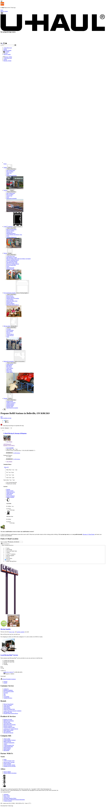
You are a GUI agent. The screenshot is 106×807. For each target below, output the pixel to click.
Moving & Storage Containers (12, 710)
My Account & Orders (8, 691)
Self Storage (9, 494)
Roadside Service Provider (9, 766)
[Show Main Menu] (2, 13)
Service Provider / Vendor (9, 765)
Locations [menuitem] (6, 51)
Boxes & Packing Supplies (22, 292)
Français (5, 681)
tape (13, 631)
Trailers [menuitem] (5, 167)
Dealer (4, 759)
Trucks (7, 548)
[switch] (53, 421)
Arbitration (5, 794)
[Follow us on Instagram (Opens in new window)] (4, 778)
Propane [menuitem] (5, 398)
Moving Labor (14, 326)
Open (2, 10)
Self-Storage (9, 549)
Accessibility (6, 696)
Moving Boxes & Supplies (9, 724)
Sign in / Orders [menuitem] (8, 56)
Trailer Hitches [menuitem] (9, 364)
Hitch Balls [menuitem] (8, 369)
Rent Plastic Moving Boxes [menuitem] (12, 304)
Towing (5, 190)
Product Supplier (7, 763)
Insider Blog (8, 746)
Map (7, 422)
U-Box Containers (10, 495)
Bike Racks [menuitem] (9, 366)
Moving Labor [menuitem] (6, 326)
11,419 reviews (16, 453)
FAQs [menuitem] (7, 174)
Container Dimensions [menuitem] (11, 237)
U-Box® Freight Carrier (8, 760)
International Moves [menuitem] (10, 233)
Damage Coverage (7, 726)
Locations (7, 800)
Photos (9, 441)
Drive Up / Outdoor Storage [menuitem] (12, 263)
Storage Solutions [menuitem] (10, 303)
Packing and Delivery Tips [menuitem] (14, 234)
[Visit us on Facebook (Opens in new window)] (4, 776)
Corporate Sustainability (8, 742)
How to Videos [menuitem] (9, 171)
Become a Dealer (88, 534)
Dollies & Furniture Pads (9, 709)
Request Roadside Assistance (9, 679)
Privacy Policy (6, 795)
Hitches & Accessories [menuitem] (11, 175)
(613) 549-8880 (9, 448)
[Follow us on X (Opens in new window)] (4, 784)
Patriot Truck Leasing (8, 730)
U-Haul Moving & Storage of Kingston (15, 433)
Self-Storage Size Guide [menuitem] (11, 262)
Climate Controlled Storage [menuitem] (12, 260)
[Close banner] (2, 1)
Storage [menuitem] (5, 253)
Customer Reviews (7, 698)
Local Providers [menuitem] (10, 330)
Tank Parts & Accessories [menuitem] (12, 407)
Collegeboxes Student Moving (10, 728)
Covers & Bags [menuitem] (9, 299)
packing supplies (20, 631)
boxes (10, 631)
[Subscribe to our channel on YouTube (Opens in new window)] (4, 786)
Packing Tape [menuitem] (9, 302)
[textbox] (16, 542)
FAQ (4, 695)
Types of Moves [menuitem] (10, 334)
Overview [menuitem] (8, 329)
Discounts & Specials (8, 732)
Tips (4, 694)
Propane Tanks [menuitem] (9, 406)
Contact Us (6, 688)
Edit (1, 416)
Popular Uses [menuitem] (9, 232)
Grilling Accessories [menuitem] (11, 402)
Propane (10, 398)
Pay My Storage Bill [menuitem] (11, 265)
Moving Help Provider (8, 762)
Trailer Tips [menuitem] (9, 173)
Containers (17, 226)
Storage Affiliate (7, 771)
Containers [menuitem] (8, 226)
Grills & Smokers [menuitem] (10, 404)
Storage (9, 253)
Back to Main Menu (11, 169)
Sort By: (3, 428)
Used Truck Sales (7, 723)
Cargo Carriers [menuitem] (9, 368)
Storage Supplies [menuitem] (10, 269)
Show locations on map (6, 418)
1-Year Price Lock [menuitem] (7, 47)
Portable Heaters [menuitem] (10, 405)
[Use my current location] (8, 541)
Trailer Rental (6, 706)
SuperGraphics (6, 749)
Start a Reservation (10, 193)
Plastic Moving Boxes (11, 561)
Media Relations (7, 747)
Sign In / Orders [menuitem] (7, 54)
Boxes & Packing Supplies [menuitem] (9, 292)
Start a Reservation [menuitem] (10, 170)
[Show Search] (4, 43)
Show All (6, 467)
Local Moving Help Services (9, 655)
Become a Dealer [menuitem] (7, 50)
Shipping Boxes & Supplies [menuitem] (12, 298)
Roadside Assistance (8, 690)
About (6, 738)
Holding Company (9, 740)
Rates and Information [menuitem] (11, 229)
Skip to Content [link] (4, 11)
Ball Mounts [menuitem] (9, 365)
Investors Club (8, 745)
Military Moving (7, 741)
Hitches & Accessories (19, 361)
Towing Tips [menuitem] (9, 195)
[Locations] (6, 43)
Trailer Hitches (9, 493)
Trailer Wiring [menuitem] (9, 372)
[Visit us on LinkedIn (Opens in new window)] (4, 782)
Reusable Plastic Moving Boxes (10, 713)
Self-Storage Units (7, 712)
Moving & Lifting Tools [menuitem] (11, 301)
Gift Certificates (7, 731)
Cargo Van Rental (7, 705)
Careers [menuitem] (5, 49)
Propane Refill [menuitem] (9, 401)
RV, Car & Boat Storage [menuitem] (11, 261)
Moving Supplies (10, 497)
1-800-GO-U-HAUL (8, 672)
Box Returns (9, 558)
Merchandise (6, 750)
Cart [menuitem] (6, 53)
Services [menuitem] (8, 332)
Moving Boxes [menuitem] (9, 295)
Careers (5, 744)
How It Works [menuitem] (9, 331)
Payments (5, 692)
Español (5, 682)
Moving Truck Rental (8, 704)
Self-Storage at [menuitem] (11, 257)
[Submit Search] (15, 45)
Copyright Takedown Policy (9, 798)
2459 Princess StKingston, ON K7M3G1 (9, 445)
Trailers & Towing (10, 492)
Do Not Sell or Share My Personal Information (14, 799)
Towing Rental (6, 708)
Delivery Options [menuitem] (10, 230)
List (7, 420)
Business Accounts (7, 719)
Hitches (8, 557)
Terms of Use (6, 797)
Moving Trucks (9, 490)
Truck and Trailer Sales (11, 551)
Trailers (9, 167)
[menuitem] (55, 193)
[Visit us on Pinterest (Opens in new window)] (4, 780)
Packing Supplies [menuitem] (10, 297)
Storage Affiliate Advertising (9, 773)
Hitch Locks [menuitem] (9, 370)
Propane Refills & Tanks (9, 727)
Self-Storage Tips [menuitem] (10, 267)
